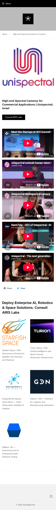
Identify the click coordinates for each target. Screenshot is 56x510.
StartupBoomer (29, 505)
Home (4, 34)
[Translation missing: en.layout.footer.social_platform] (51, 497)
